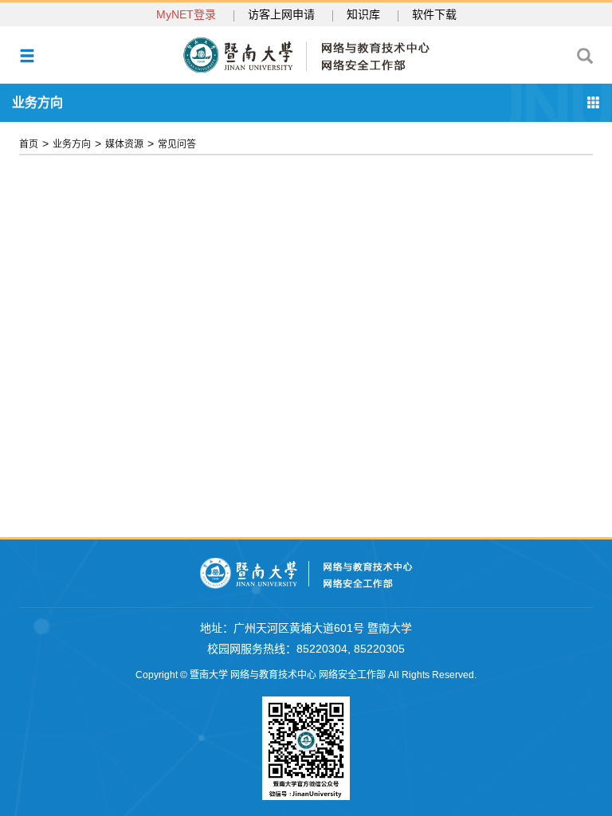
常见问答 (177, 144)
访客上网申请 (281, 14)
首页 (28, 144)
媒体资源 (124, 144)
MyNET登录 (186, 14)
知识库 (363, 14)
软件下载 (434, 14)
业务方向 (72, 144)
